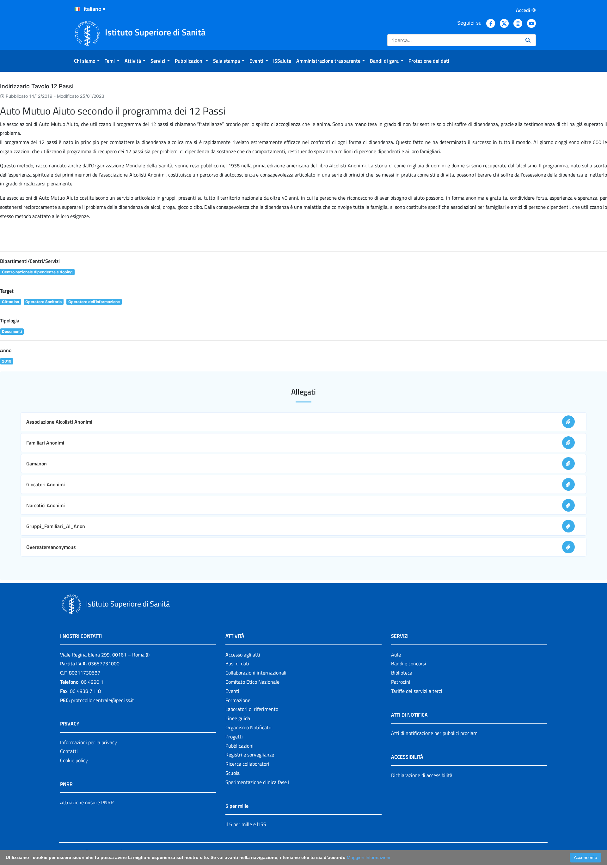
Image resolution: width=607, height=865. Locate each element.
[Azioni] (77, 9)
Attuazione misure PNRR (87, 802)
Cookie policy (74, 760)
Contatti (69, 751)
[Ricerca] (528, 40)
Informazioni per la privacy (88, 742)
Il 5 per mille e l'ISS (245, 824)
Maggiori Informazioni (368, 857)
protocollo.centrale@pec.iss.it (102, 700)
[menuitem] (86, 60)
